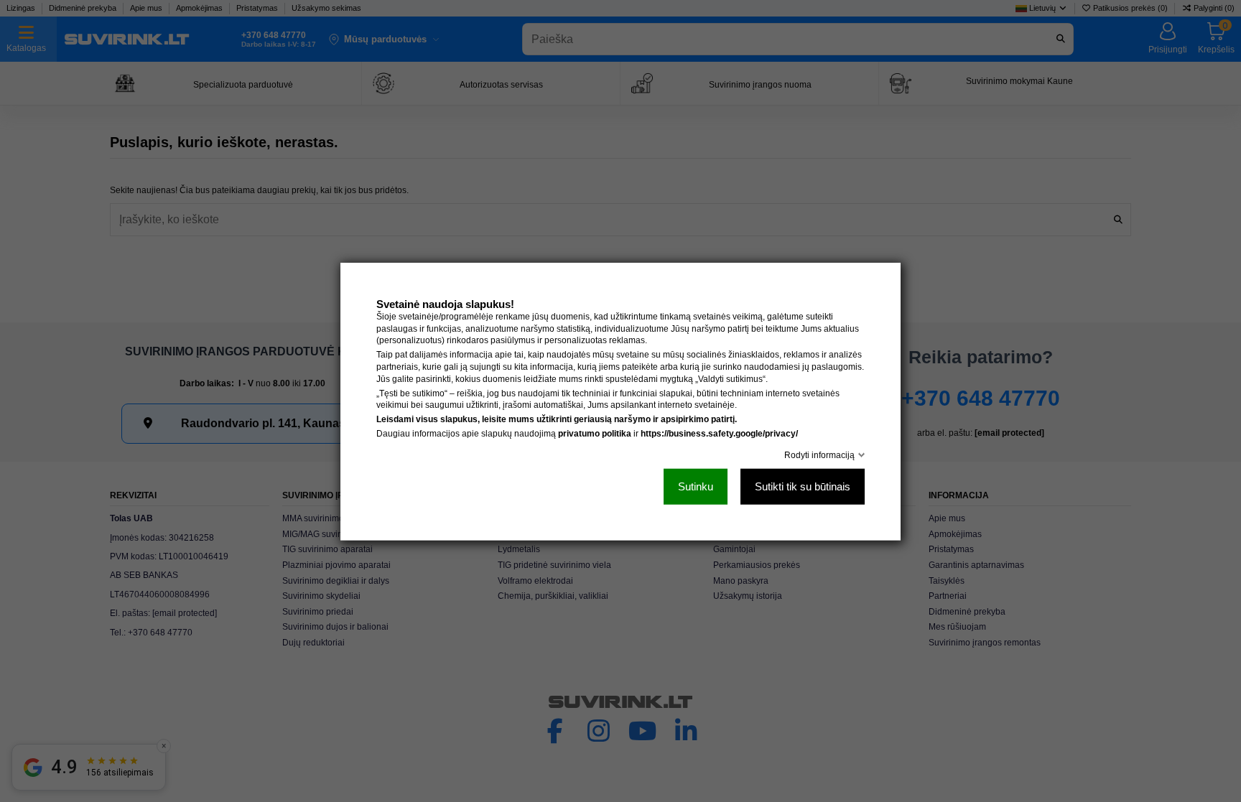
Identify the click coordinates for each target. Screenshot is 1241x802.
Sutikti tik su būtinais (802, 486)
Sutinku (695, 486)
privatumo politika (594, 433)
